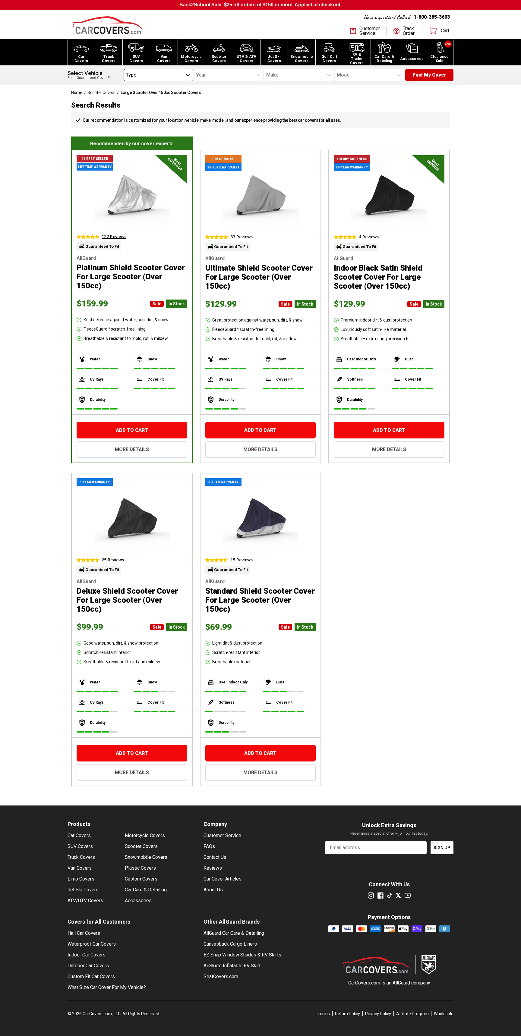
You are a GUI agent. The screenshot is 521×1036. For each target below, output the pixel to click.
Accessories (138, 900)
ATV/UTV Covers (85, 900)
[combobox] (125, 75)
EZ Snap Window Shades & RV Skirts (242, 955)
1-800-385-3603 (432, 17)
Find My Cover (429, 75)
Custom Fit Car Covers (91, 976)
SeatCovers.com (221, 976)
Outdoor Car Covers (88, 966)
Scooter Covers (101, 92)
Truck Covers (81, 857)
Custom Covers (141, 879)
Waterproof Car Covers (92, 944)
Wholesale (443, 1013)
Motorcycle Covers (145, 835)
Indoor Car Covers (87, 955)
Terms (323, 1013)
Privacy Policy (378, 1013)
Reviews (213, 868)
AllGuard (401, 983)
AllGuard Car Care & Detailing (234, 933)
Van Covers (80, 868)
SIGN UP (442, 847)
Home (76, 92)
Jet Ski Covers (83, 890)
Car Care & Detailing (146, 890)
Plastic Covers (140, 868)
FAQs (209, 846)
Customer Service (222, 835)
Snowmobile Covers (146, 857)
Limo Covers (81, 879)
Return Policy (347, 1013)
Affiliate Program (412, 1013)
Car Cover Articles (223, 879)
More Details (132, 449)
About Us (213, 890)
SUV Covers (80, 846)
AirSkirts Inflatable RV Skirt (232, 966)
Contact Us (215, 857)
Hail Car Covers (84, 933)
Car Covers (79, 835)
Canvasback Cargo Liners (230, 944)
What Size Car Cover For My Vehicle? (107, 987)
